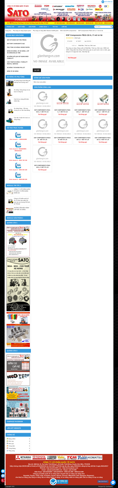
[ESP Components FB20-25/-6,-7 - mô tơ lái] (82, 99)
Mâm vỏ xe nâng (13, 71)
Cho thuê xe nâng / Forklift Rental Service (17, 63)
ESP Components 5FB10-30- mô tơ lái (62, 138)
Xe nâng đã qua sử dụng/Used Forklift (17, 57)
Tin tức (55, 26)
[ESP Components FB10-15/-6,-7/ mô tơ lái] (49, 49)
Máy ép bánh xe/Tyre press (16, 40)
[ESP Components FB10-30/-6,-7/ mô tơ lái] (102, 127)
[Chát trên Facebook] (3, 471)
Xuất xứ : (74, 45)
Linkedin (88, 41)
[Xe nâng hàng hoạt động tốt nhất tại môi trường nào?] (9, 86)
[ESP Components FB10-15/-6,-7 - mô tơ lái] (102, 99)
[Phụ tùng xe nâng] (18, 284)
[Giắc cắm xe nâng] (18, 402)
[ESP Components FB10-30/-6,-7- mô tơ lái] (42, 99)
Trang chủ (10, 26)
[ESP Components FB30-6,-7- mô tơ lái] (62, 99)
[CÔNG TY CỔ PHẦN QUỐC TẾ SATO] (59, 24)
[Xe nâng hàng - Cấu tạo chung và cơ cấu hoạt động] (9, 114)
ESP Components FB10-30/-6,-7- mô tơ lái (42, 111)
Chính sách (43, 26)
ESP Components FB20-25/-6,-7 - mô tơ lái (83, 111)
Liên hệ (64, 26)
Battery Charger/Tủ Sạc (16, 43)
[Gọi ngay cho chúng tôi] (3, 480)
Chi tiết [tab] (37, 70)
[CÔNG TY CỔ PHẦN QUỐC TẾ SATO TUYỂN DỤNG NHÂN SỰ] (9, 195)
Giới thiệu (21, 26)
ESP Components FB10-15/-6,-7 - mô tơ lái (103, 111)
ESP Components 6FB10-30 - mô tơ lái (42, 138)
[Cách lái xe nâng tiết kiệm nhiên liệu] (9, 105)
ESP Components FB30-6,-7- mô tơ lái (62, 111)
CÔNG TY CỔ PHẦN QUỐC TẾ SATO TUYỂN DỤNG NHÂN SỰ (22, 191)
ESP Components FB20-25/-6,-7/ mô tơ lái (42, 166)
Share (70, 41)
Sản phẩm (32, 26)
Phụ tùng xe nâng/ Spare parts (18, 47)
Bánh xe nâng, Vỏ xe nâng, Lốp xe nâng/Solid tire (18, 52)
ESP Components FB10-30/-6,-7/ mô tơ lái (103, 138)
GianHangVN (109, 486)
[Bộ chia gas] (18, 241)
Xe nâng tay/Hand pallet (16, 67)
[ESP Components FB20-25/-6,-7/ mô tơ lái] (42, 155)
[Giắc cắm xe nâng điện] (18, 329)
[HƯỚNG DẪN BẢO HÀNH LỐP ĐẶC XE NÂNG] (9, 213)
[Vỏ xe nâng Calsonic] (18, 370)
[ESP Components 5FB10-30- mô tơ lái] (62, 127)
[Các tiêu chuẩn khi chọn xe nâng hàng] (9, 123)
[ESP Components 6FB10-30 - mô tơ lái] (42, 127)
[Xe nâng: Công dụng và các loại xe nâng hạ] (9, 96)
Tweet (79, 41)
